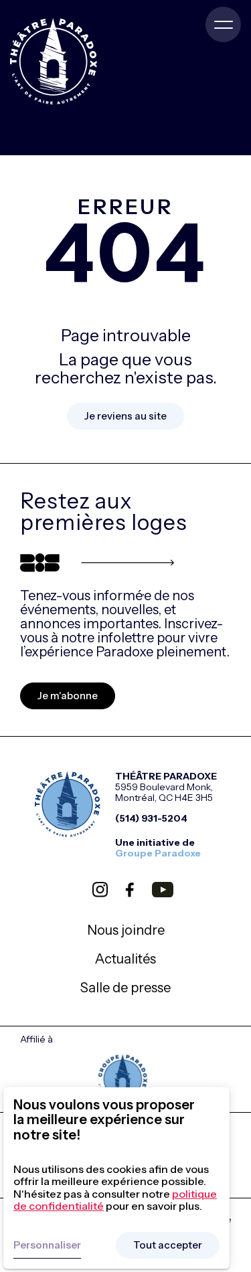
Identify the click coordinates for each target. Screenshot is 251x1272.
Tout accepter (167, 1245)
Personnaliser (47, 1245)
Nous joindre (126, 930)
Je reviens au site (125, 416)
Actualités (125, 959)
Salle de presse (125, 988)
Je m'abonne (67, 695)
